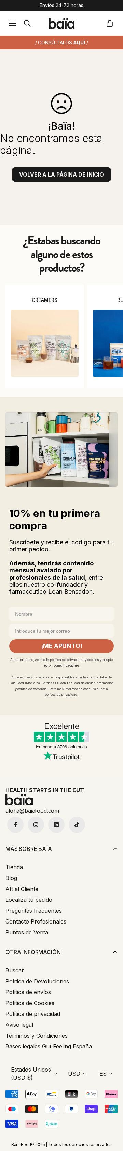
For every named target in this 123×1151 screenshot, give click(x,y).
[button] (111, 23)
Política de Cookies (29, 1003)
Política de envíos (28, 992)
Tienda (14, 867)
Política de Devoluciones (37, 981)
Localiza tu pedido (28, 899)
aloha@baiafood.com (32, 810)
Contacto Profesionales (35, 921)
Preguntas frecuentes (33, 910)
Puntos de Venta (26, 932)
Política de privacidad (32, 1013)
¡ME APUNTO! (61, 646)
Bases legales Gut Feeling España (48, 1046)
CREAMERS (44, 300)
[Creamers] (45, 343)
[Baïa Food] (61, 23)
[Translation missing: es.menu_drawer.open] (12, 23)
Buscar (14, 970)
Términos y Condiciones (36, 1035)
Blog (11, 878)
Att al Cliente (21, 888)
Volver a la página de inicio (61, 174)
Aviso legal (19, 1024)
